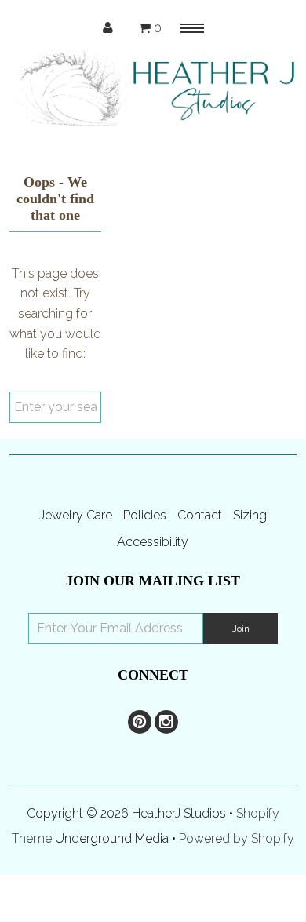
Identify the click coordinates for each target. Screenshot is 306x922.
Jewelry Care (75, 515)
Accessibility (152, 541)
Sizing (250, 515)
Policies (144, 515)
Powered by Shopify (236, 838)
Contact (199, 515)
